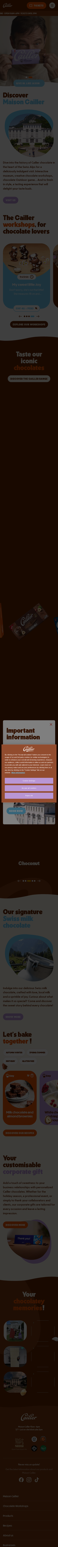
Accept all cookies (29, 788)
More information (18, 773)
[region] (29, 773)
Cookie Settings (29, 780)
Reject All (29, 796)
